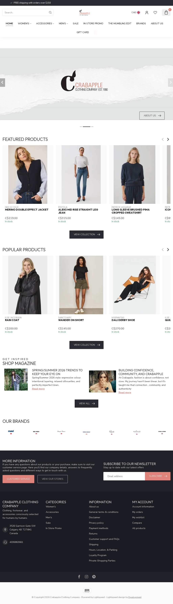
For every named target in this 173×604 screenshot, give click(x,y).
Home (9, 23)
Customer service (18, 479)
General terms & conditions (103, 512)
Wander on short (71, 320)
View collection (84, 234)
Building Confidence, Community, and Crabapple (141, 372)
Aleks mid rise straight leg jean (78, 211)
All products (138, 528)
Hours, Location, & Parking (103, 549)
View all (84, 403)
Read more (38, 388)
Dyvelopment (134, 597)
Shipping (93, 544)
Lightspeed (99, 597)
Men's (62, 23)
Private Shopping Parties (102, 560)
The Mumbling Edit (119, 23)
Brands (141, 23)
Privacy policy (96, 522)
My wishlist (138, 517)
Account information (143, 506)
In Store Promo (93, 23)
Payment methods (98, 528)
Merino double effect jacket (26, 209)
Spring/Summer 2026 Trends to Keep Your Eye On (57, 372)
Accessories (44, 23)
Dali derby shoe (123, 320)
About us (94, 506)
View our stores (52, 479)
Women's (23, 23)
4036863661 (16, 542)
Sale (76, 23)
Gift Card (83, 32)
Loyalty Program (97, 555)
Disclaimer (94, 517)
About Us (157, 23)
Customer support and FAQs (104, 539)
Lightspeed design (116, 597)
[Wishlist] (155, 12)
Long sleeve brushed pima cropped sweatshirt (131, 211)
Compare (137, 522)
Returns (93, 533)
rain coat (12, 320)
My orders (137, 512)
